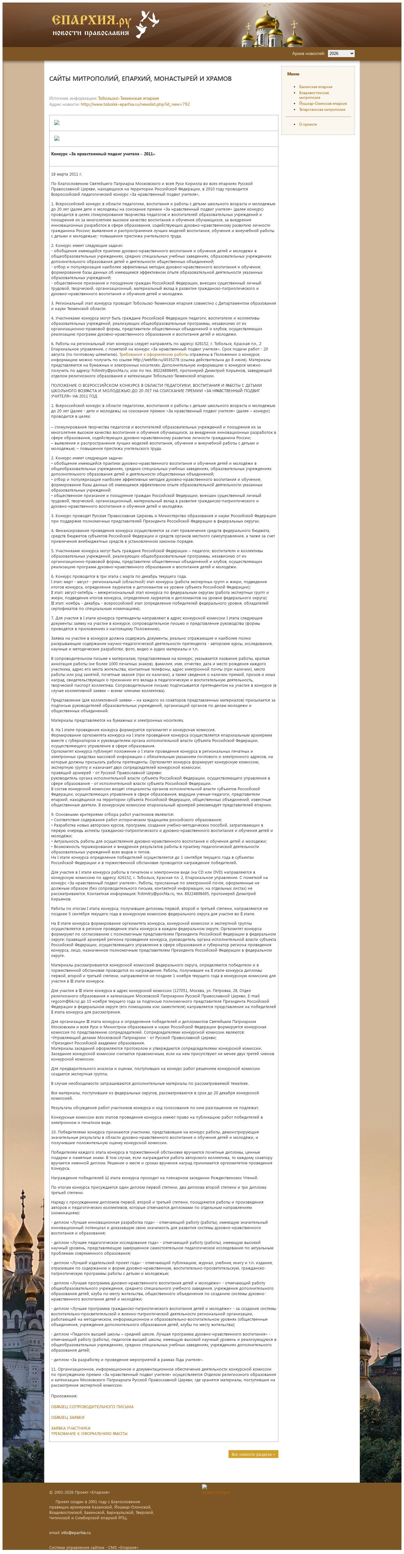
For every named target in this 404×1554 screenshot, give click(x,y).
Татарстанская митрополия (322, 109)
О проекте (308, 124)
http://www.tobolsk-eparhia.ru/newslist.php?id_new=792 (135, 104)
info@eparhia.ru (76, 1532)
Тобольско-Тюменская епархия (128, 98)
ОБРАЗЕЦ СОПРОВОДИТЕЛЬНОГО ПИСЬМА (92, 1406)
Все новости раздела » (253, 1454)
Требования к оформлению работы (153, 354)
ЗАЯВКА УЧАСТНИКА (70, 1428)
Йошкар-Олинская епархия (323, 103)
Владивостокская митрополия (314, 95)
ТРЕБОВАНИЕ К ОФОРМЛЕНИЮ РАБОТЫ (89, 1433)
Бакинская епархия (315, 86)
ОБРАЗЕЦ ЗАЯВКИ (68, 1417)
